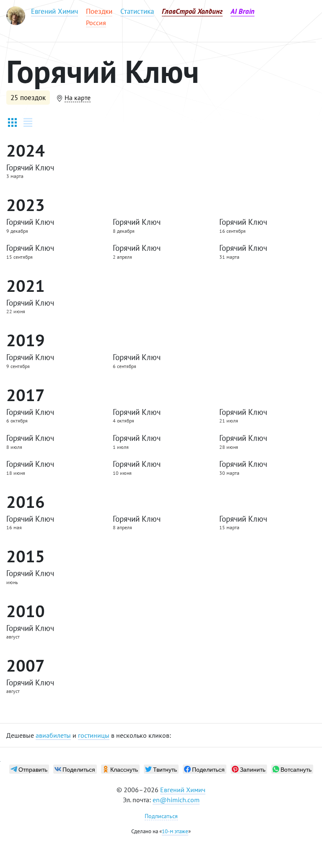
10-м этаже (175, 831)
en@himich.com (176, 800)
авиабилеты (53, 735)
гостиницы (93, 735)
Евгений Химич (182, 789)
